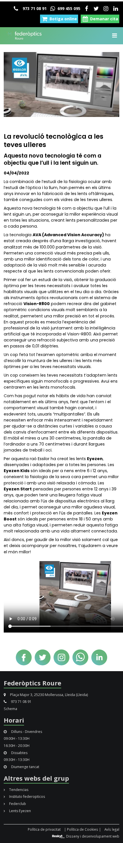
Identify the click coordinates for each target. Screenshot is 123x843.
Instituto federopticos (26, 796)
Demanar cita (103, 18)
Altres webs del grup (36, 778)
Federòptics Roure (32, 683)
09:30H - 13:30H (16, 759)
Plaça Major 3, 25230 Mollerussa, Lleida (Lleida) (48, 694)
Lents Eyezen (19, 810)
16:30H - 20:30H (16, 745)
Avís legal (111, 829)
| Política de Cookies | (82, 829)
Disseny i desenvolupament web (92, 836)
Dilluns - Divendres (26, 731)
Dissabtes (18, 752)
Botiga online (62, 18)
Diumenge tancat (24, 766)
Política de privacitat (44, 829)
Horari (14, 720)
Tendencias (18, 789)
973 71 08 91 (34, 8)
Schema (10, 708)
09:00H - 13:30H (16, 738)
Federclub (17, 803)
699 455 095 (68, 8)
